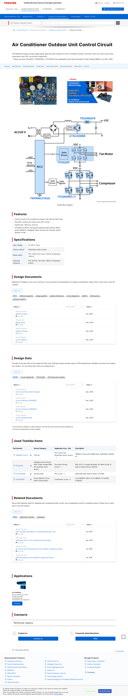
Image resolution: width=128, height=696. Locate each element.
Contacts (86, 66)
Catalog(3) (41, 517)
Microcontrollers (13, 682)
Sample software (22, 331)
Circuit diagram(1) (73, 295)
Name (16, 307)
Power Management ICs (55, 667)
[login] (123, 637)
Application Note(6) (27, 517)
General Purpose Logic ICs (56, 673)
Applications (78, 66)
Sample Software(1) (57, 295)
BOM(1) (85, 295)
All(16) (15, 377)
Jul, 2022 (89, 532)
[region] (64, 691)
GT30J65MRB (20, 474)
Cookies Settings (90, 691)
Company (91, 672)
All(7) (15, 296)
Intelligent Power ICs (54, 664)
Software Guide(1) (20, 299)
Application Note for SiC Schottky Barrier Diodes (33, 540)
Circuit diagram (21, 340)
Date (88, 307)
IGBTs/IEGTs (11, 673)
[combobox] (79, 23)
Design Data (40, 66)
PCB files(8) (41, 377)
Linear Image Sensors (54, 676)
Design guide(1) (42, 295)
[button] (103, 3)
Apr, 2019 (89, 540)
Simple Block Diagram (65, 205)
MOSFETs (10, 670)
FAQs (95, 639)
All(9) (15, 517)
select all (17, 290)
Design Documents (28, 66)
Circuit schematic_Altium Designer (28, 392)
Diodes (9, 679)
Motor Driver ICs (53, 661)
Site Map (120, 651)
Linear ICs (50, 670)
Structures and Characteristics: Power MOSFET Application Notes (39, 549)
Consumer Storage (93, 667)
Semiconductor (22, 30)
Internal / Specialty (93, 664)
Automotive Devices (14, 661)
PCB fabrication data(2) (57, 377)
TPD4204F (19, 466)
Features (7, 66)
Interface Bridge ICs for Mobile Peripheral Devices (65, 679)
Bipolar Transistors (14, 676)
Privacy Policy (58, 694)
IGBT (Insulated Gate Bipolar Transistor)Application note (36, 532)
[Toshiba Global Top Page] (14, 3)
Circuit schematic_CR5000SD (26, 400)
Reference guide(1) (27, 295)
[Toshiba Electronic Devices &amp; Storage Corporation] (42, 3)
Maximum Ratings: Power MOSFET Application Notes (34, 557)
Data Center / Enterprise (95, 661)
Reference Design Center (58, 30)
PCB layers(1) (95, 295)
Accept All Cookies (104, 691)
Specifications (16, 66)
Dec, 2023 (89, 322)
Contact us (38, 639)
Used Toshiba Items (52, 66)
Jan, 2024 (89, 314)
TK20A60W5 (19, 479)
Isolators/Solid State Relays (17, 667)
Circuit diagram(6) (28, 377)
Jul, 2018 (89, 549)
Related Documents (66, 66)
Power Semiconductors (15, 664)
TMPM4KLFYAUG (21, 455)
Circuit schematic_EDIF (24, 418)
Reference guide (21, 314)
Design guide (20, 322)
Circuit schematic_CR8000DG (26, 409)
